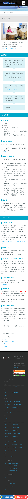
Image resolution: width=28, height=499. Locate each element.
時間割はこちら (7, 152)
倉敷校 (6, 456)
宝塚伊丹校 (14, 444)
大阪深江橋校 (15, 430)
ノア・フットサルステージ (10, 483)
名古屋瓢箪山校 (8, 412)
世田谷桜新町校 (15, 392)
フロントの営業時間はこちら (10, 48)
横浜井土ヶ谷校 (8, 401)
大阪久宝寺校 (15, 436)
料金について (7, 343)
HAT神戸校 (7, 441)
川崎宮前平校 (17, 401)
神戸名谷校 (7, 447)
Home (4, 12)
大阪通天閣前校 (15, 427)
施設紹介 (6, 346)
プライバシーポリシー (16, 369)
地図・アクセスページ (11, 89)
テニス (5, 339)
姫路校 (20, 447)
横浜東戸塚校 (15, 407)
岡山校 (12, 456)
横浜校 (6, 489)
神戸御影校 (14, 441)
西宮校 (21, 444)
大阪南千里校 (17, 433)
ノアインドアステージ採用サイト (12, 468)
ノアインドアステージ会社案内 (11, 465)
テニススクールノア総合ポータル (12, 463)
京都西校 (6, 418)
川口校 (6, 477)
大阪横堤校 (7, 427)
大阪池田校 (7, 424)
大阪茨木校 (7, 436)
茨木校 (19, 486)
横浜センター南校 (17, 404)
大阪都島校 (7, 430)
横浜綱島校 (7, 407)
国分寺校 (6, 395)
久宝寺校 (6, 486)
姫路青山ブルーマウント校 (10, 450)
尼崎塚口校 (7, 444)
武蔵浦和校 (7, 386)
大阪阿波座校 (15, 424)
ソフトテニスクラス (9, 341)
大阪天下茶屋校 (8, 433)
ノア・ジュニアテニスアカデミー (12, 470)
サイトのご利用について (17, 367)
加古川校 (14, 447)
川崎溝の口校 (7, 404)
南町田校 (6, 392)
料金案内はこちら (7, 284)
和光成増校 (14, 386)
